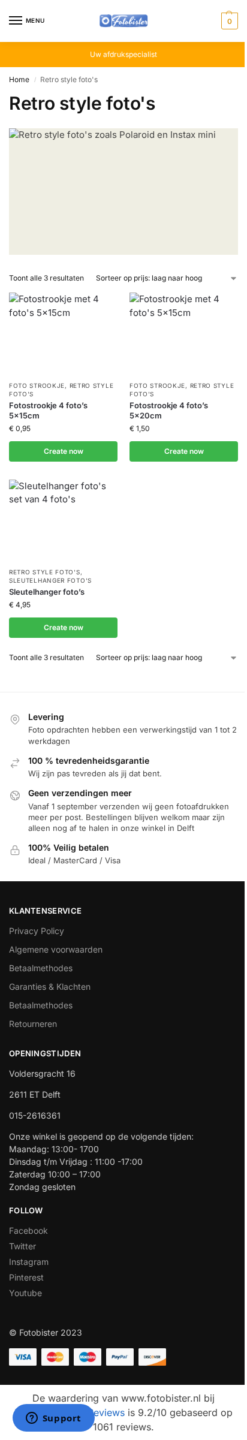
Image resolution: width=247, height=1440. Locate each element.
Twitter (22, 1246)
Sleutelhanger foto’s (47, 592)
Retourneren (33, 1024)
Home (19, 79)
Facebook (28, 1230)
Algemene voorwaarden (56, 949)
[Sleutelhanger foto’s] (63, 520)
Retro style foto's (44, 572)
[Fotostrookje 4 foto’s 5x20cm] (183, 333)
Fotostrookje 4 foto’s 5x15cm (48, 410)
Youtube (25, 1293)
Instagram (29, 1262)
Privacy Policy (36, 931)
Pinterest (26, 1277)
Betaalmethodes (41, 968)
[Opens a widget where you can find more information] (53, 1419)
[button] (228, 21)
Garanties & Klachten (50, 986)
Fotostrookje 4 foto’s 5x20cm (168, 410)
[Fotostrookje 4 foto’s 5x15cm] (63, 333)
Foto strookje (37, 385)
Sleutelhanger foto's (50, 580)
